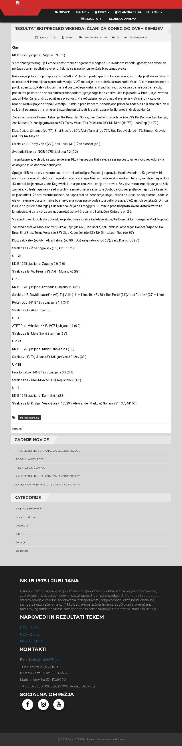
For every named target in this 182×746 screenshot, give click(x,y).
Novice (64, 12)
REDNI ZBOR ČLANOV (31, 467)
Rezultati (92, 18)
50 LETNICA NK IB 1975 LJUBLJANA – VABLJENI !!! (48, 484)
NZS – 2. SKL (30, 634)
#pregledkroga (29, 417)
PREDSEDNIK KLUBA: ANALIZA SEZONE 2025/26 (48, 450)
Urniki (154, 12)
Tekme (88, 37)
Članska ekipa (129, 12)
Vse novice (100, 37)
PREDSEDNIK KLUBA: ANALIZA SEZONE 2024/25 (48, 476)
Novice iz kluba (25, 517)
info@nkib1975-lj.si (45, 660)
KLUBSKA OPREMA (122, 18)
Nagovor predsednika (29, 508)
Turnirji (20, 542)
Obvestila (22, 525)
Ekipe (102, 12)
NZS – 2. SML (30, 628)
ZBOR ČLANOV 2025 (29, 459)
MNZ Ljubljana (31, 641)
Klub (82, 12)
